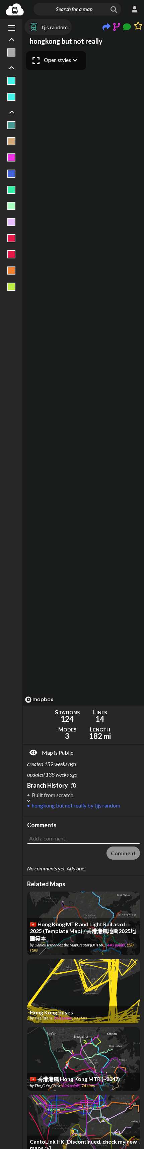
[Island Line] (11, 173)
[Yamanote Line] (11, 286)
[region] (83, 376)
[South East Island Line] (11, 206)
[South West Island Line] (11, 222)
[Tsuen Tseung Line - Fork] (11, 254)
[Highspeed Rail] (11, 52)
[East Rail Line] (11, 80)
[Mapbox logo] (39, 700)
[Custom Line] (11, 141)
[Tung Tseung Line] (11, 270)
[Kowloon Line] (11, 189)
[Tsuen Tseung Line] (11, 238)
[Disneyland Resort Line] (11, 157)
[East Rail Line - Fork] (11, 96)
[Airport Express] (11, 125)
